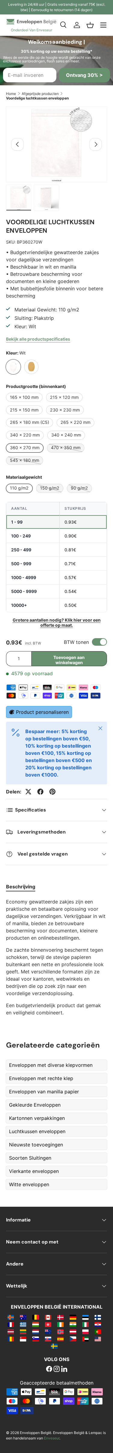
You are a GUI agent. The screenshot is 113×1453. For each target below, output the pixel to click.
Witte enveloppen (29, 1184)
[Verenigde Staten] (98, 1339)
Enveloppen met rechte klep (41, 1078)
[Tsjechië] (73, 1339)
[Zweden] (54, 1346)
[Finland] (98, 1317)
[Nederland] (35, 1332)
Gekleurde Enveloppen (35, 1105)
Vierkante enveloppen (34, 1171)
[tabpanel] (56, 957)
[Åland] (11, 1317)
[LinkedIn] (64, 1369)
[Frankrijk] (11, 1324)
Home (11, 93)
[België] (35, 1317)
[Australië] (23, 1317)
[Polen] (85, 1332)
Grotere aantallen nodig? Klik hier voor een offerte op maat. (57, 622)
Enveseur (51, 1438)
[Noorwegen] (60, 1332)
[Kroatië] (98, 1324)
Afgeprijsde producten (40, 93)
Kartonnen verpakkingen (37, 1118)
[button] (90, 25)
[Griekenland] (23, 1324)
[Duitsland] (73, 1317)
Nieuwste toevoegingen (36, 1145)
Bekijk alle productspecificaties (38, 339)
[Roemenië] (11, 1339)
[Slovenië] (35, 1339)
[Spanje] (60, 1339)
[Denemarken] (60, 1317)
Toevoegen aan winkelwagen (69, 660)
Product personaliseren (42, 712)
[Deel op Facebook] (40, 792)
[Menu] (103, 25)
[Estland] (85, 1317)
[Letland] (11, 1332)
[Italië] (85, 1324)
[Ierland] (60, 1324)
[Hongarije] (35, 1324)
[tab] (20, 886)
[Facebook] (49, 1369)
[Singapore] (23, 1339)
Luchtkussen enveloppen (37, 1131)
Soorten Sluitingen (30, 1158)
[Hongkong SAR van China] (48, 1324)
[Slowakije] (48, 1339)
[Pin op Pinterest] (52, 792)
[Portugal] (98, 1332)
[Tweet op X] (28, 792)
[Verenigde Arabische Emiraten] (85, 1339)
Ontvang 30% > (84, 75)
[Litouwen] (23, 1332)
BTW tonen (76, 642)
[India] (73, 1324)
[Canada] (48, 1317)
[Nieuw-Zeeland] (48, 1332)
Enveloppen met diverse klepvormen (51, 1065)
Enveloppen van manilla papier (44, 1092)
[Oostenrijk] (73, 1332)
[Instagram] (57, 1369)
